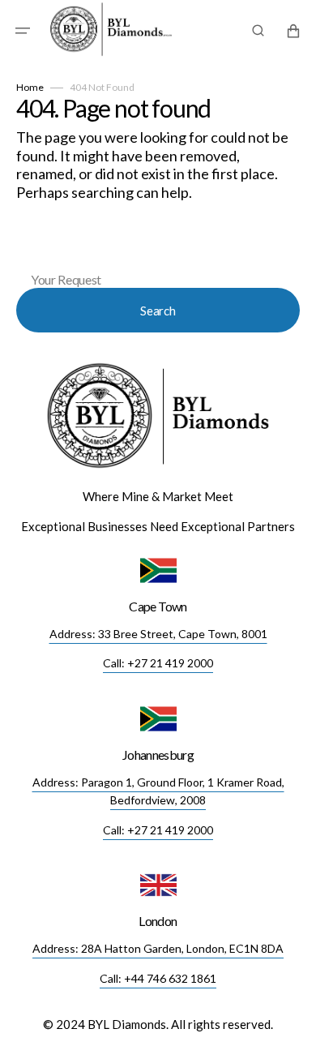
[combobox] (158, 253)
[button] (23, 31)
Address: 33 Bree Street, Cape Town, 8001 (158, 634)
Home (30, 87)
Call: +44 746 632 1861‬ (158, 978)
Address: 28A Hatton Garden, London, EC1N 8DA (158, 948)
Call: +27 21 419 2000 (158, 663)
